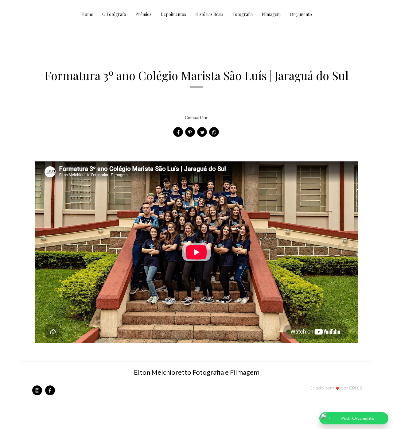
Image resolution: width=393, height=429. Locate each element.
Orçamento (301, 14)
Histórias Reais (209, 14)
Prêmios (143, 14)
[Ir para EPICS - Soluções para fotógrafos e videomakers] (336, 387)
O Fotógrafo (114, 14)
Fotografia (242, 14)
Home (87, 14)
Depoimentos (173, 14)
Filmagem (271, 14)
